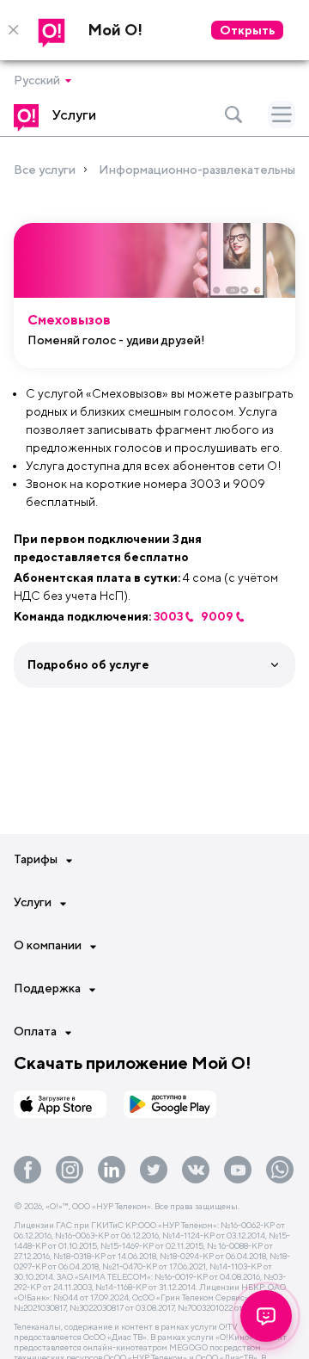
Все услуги (45, 169)
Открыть (247, 30)
